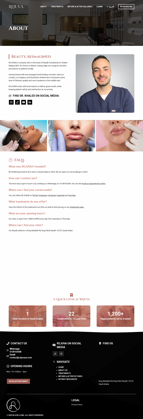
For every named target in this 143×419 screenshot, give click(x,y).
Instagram (43, 195)
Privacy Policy (77, 405)
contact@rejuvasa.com (21, 357)
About (43, 6)
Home (61, 367)
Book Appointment (18, 381)
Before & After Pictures (70, 376)
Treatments (57, 6)
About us (63, 370)
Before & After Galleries (80, 6)
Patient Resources (67, 379)
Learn (99, 6)
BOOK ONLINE (126, 6)
